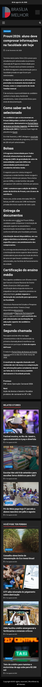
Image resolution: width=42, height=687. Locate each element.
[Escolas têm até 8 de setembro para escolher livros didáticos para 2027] (21, 458)
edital (18, 220)
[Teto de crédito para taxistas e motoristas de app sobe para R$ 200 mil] (21, 649)
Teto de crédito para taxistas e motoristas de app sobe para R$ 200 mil (19, 667)
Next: (18, 391)
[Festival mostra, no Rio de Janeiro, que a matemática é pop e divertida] (21, 421)
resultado (34, 136)
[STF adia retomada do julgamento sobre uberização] (21, 577)
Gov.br (15, 132)
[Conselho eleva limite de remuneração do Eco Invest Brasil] (21, 540)
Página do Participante (23, 313)
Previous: (18, 382)
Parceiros (9, 549)
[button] (3, 22)
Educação (7, 31)
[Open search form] (40, 23)
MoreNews (33, 681)
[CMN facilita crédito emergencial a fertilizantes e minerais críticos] (21, 613)
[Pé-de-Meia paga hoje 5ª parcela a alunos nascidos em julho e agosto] (21, 494)
